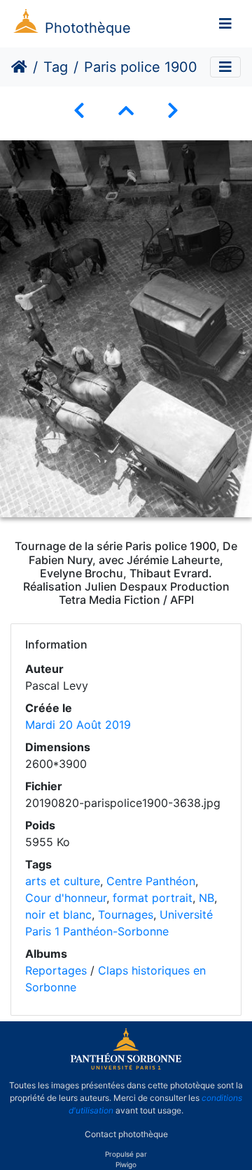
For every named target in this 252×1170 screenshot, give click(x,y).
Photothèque (88, 28)
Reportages (56, 970)
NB (206, 898)
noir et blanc (58, 914)
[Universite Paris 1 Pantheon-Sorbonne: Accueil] (126, 1066)
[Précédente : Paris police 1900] (79, 110)
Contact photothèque (126, 1134)
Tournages (125, 914)
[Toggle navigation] (225, 23)
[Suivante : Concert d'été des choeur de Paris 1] (172, 110)
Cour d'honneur (65, 898)
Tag (55, 67)
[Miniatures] (126, 110)
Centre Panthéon (150, 881)
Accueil (19, 67)
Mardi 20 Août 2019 (78, 725)
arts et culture (62, 881)
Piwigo (125, 1164)
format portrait (152, 898)
